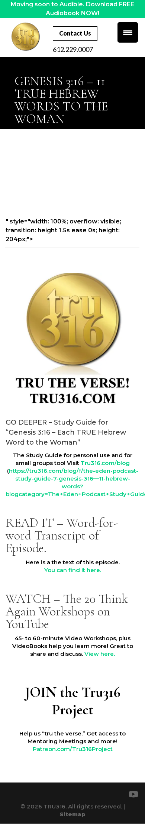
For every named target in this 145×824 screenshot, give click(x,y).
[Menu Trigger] (127, 32)
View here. (99, 653)
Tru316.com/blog (105, 462)
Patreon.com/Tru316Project (73, 748)
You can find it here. (72, 570)
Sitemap (72, 814)
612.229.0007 (73, 49)
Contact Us (75, 33)
